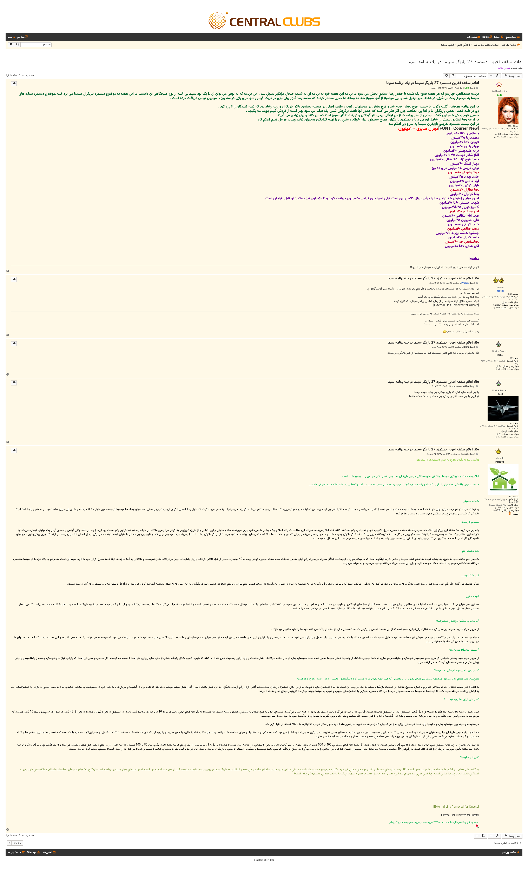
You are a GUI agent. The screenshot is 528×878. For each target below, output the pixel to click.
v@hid (466, 386)
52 (511, 358)
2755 (510, 294)
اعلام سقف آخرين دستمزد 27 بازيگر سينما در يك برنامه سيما (465, 62)
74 (511, 423)
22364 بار (497, 305)
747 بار (497, 137)
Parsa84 (465, 454)
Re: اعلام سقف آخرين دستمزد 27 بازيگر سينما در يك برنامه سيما (433, 279)
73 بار (497, 369)
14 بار (498, 366)
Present (465, 283)
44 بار (498, 434)
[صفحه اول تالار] (264, 20)
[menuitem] (499, 37)
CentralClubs (260, 860)
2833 (510, 126)
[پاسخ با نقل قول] (14, 83)
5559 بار (496, 307)
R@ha (466, 347)
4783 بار (496, 510)
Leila (466, 88)
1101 (510, 496)
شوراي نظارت (504, 68)
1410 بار (497, 507)
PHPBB (271, 860)
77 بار (497, 437)
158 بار (498, 134)
